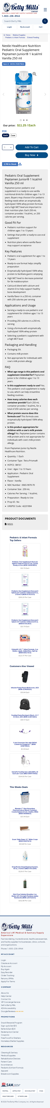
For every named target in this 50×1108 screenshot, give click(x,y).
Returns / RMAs (7, 978)
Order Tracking (7, 975)
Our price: (9, 125)
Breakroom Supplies (10, 1074)
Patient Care (6, 1061)
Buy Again (5, 969)
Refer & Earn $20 (8, 1029)
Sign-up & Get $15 (9, 1026)
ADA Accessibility (8, 1008)
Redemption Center (10, 1032)
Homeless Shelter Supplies (12, 1041)
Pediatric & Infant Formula (12, 1067)
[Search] (45, 21)
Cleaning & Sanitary (9, 1052)
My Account (25, 27)
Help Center (6, 996)
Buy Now (30, 155)
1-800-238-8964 (15, 948)
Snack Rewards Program (11, 1022)
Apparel (4, 1071)
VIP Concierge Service (10, 1002)
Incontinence (7, 1065)
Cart (40, 27)
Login (3, 960)
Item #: (6, 64)
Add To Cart (31, 147)
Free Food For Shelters (11, 1038)
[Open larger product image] (23, 92)
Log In (9, 27)
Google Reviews (12, 1011)
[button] (3, 95)
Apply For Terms (8, 981)
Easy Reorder (7, 972)
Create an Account (9, 963)
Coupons (5, 1035)
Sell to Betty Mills (8, 1005)
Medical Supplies (8, 1055)
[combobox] (8, 147)
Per (4, 131)
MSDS (10, 524)
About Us (5, 993)
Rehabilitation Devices (10, 1058)
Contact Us (6, 999)
